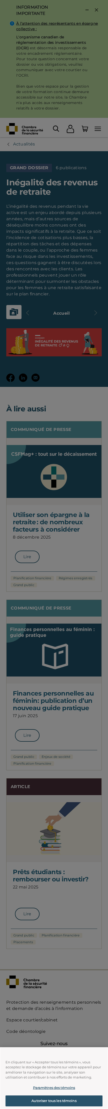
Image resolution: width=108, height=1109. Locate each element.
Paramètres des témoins (54, 1088)
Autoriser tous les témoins (53, 1101)
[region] (54, 1078)
